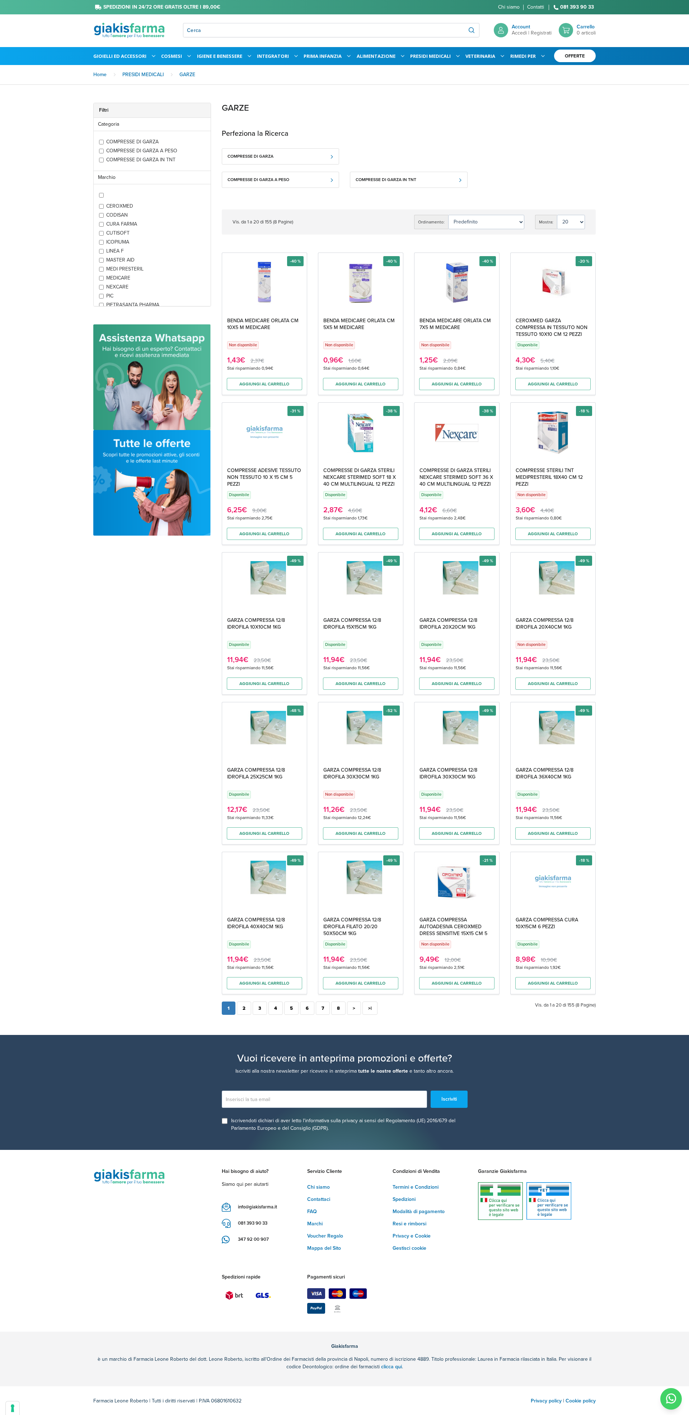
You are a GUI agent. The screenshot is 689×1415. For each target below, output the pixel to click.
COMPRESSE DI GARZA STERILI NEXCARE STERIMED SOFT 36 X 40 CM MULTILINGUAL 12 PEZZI (456, 477)
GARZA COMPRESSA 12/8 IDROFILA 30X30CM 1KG (352, 773)
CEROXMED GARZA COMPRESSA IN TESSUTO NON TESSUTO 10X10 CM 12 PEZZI (551, 327)
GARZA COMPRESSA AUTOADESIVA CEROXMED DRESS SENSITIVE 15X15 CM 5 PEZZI (453, 930)
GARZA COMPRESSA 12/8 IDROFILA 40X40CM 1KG (256, 923)
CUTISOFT (118, 233)
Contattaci (318, 1199)
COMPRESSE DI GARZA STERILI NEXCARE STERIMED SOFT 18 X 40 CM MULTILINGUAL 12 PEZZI (359, 477)
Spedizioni (404, 1199)
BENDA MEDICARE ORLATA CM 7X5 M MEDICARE (455, 324)
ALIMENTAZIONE (376, 56)
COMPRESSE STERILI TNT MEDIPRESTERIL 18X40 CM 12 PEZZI (549, 477)
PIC (109, 296)
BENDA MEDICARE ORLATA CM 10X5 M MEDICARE (263, 324)
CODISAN (117, 215)
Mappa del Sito (324, 1248)
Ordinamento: (431, 222)
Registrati (541, 33)
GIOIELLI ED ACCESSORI (119, 56)
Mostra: (546, 222)
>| (370, 1008)
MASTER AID (120, 260)
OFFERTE (575, 55)
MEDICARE (118, 278)
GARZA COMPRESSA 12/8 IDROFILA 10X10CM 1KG (256, 623)
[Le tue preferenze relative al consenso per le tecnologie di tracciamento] (12, 1408)
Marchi (315, 1223)
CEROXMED (119, 206)
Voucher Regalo (325, 1236)
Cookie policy (581, 1401)
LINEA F (115, 251)
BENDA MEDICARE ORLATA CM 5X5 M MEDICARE (359, 324)
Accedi (519, 33)
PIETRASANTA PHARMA (132, 305)
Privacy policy (546, 1401)
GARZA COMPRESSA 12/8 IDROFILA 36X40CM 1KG (544, 773)
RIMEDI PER (523, 56)
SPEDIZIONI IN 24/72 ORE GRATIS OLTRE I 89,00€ (161, 7)
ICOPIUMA (117, 242)
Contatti (535, 7)
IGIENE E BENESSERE (219, 56)
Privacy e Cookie (412, 1236)
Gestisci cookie (409, 1248)
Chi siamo (509, 7)
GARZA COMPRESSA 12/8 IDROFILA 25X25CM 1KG (256, 773)
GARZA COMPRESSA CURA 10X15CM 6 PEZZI (547, 923)
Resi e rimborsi (409, 1223)
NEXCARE (117, 287)
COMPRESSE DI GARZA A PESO (141, 150)
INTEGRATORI (273, 56)
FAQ (312, 1211)
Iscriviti (449, 1099)
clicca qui (391, 1366)
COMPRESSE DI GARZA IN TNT (140, 159)
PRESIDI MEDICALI (430, 56)
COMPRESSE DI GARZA (132, 141)
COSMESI (171, 56)
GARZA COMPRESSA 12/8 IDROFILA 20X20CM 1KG (448, 623)
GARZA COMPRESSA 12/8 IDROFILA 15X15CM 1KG (352, 623)
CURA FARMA (121, 224)
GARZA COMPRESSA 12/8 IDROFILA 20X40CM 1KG (544, 623)
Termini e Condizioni (416, 1187)
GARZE (187, 74)
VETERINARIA (480, 56)
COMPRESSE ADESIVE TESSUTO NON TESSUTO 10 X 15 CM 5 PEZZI (264, 477)
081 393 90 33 (577, 7)
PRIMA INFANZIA (323, 56)
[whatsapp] (671, 1399)
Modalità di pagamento (419, 1211)
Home (100, 74)
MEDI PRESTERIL (125, 269)
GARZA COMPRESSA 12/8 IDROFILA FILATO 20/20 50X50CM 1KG (352, 926)
